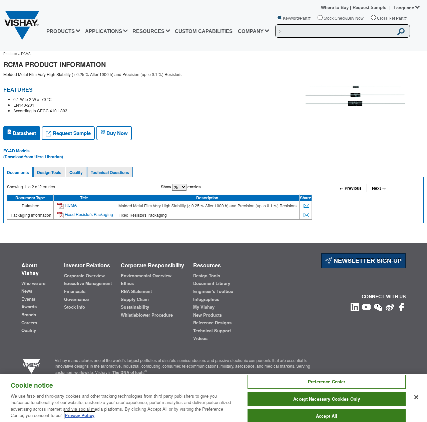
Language (404, 7)
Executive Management (88, 283)
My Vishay (204, 307)
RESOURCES (148, 31)
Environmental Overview (146, 276)
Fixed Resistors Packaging (88, 214)
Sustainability (135, 307)
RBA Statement (136, 291)
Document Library (211, 283)
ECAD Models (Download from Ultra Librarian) (33, 154)
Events (28, 299)
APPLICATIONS (103, 31)
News (26, 291)
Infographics (206, 299)
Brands (28, 315)
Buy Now (116, 133)
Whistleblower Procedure (147, 315)
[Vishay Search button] (401, 31)
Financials (74, 291)
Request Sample (71, 133)
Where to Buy (335, 7)
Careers (29, 323)
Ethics (127, 283)
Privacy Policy (79, 415)
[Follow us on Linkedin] (355, 306)
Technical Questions (110, 172)
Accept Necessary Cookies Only (326, 399)
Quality (76, 172)
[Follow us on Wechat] (378, 306)
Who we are (33, 283)
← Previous (351, 188)
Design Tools (49, 172)
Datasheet (23, 133)
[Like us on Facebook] (401, 306)
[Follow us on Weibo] (390, 306)
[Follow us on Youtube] (366, 306)
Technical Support (212, 331)
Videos (200, 338)
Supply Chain (135, 299)
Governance (76, 299)
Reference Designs (212, 323)
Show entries (181, 187)
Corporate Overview (84, 276)
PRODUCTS (60, 31)
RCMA (70, 205)
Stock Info (74, 307)
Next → (379, 188)
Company (251, 31)
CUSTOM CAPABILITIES (204, 31)
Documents (18, 172)
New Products (207, 315)
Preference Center (326, 382)
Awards (29, 307)
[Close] (416, 397)
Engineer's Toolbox (213, 291)
